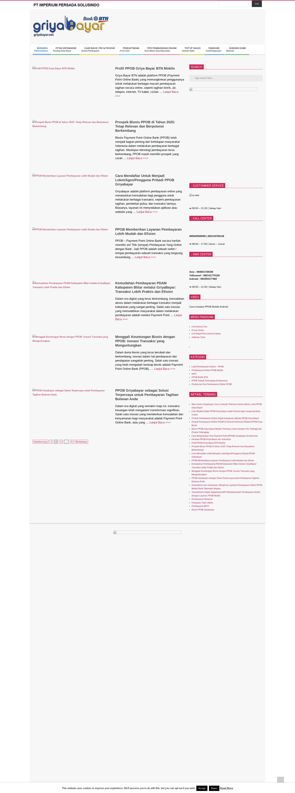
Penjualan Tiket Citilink (202, 503)
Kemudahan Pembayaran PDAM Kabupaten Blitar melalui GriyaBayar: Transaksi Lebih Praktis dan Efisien (145, 287)
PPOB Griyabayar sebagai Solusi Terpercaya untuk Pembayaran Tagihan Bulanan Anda (146, 395)
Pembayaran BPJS (200, 506)
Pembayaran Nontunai (202, 499)
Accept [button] (201, 788)
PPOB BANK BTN (200, 377)
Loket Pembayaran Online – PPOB (208, 366)
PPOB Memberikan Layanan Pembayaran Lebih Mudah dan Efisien (223, 460)
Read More (226, 788)
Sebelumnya (40, 441)
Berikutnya (81, 441)
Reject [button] (214, 788)
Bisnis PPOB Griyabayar (203, 510)
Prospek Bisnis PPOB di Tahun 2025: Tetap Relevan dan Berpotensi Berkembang (145, 126)
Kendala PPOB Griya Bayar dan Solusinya (211, 439)
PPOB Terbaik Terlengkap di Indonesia (209, 380)
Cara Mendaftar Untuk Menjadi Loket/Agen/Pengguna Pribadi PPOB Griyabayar (144, 180)
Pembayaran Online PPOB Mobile (207, 370)
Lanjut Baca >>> (137, 158)
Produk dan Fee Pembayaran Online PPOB (212, 384)
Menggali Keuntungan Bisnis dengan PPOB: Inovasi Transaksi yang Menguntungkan (145, 341)
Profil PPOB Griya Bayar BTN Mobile (145, 68)
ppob (194, 373)
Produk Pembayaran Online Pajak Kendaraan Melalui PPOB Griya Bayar (225, 418)
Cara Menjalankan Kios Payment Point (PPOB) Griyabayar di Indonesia (225, 436)
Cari (257, 4)
